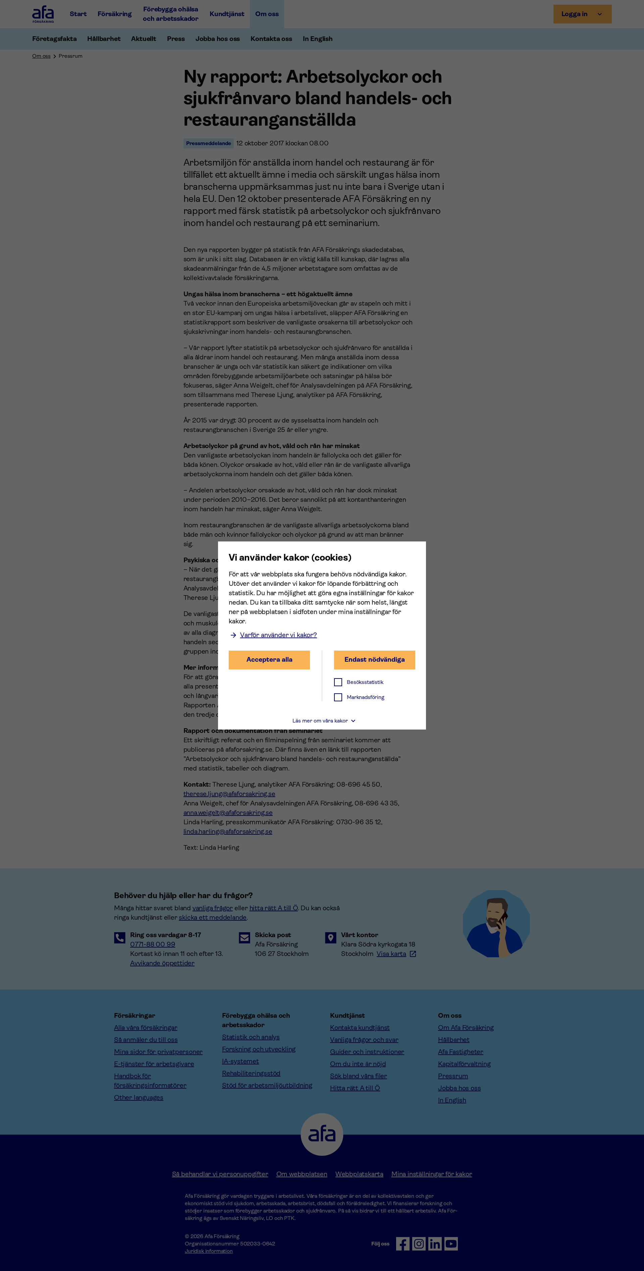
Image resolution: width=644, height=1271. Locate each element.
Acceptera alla (269, 659)
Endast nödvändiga (374, 659)
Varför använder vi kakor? (278, 635)
